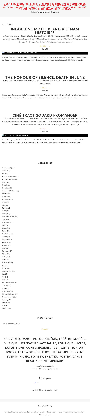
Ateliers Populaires (13, 119)
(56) (9, 216)
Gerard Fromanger (59, 119)
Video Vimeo (62, 42)
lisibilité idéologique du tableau (77, 121)
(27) (7, 291)
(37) (7, 251)
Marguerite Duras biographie (27, 39)
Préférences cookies (44, 415)
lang (65, 121)
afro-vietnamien (12, 36)
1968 (4, 119)
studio (55, 42)
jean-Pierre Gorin (16, 121)
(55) (7, 222)
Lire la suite (45, 64)
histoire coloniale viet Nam (63, 36)
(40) (6, 242)
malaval (13, 124)
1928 (4, 36)
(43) (7, 234)
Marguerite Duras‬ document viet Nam (50, 39)
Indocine (14, 39)
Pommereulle (25, 124)
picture (84, 39)
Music (43, 81)
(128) (7, 188)
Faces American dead (20, 81)
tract (49, 124)
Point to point (22, 42)
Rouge (40, 124)
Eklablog (49, 406)
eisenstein (42, 119)
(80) (5, 205)
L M (43, 369)
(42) (7, 239)
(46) (6, 228)
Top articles (34, 412)
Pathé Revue (68, 39)
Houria (68, 119)
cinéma (36, 119)
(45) (5, 231)
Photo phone (77, 39)
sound (64, 81)
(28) (9, 282)
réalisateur (33, 124)
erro (47, 119)
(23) (6, 308)
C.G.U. (60, 412)
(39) (6, 245)
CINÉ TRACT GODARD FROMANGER (45, 115)
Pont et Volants (47, 42)
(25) (6, 303)
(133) (6, 185)
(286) (5, 173)
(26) (9, 297)
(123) (10, 191)
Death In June (7, 81)
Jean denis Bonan (77, 119)
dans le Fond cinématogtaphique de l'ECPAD (38, 36)
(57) (6, 214)
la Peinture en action (56, 121)
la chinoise (32, 121)
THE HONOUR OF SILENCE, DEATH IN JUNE (45, 77)
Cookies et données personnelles (73, 412)
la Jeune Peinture (42, 121)
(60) (6, 208)
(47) (5, 225)
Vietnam (70, 42)
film (51, 119)
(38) (5, 248)
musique (48, 81)
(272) (10, 176)
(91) (6, 196)
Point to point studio (34, 42)
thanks (45, 124)
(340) (6, 171)
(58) (5, 211)
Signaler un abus (51, 412)
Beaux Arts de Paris (26, 119)
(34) (5, 254)
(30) (7, 262)
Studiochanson (72, 81)
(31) (5, 260)
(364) (8, 168)
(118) (6, 194)
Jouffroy (25, 121)
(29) (8, 271)
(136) (5, 182)
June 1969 (36, 81)
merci (18, 124)
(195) (9, 179)
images (30, 81)
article (20, 36)
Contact (42, 412)
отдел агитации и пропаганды (68, 124)
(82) (5, 202)
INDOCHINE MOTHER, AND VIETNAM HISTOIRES (45, 31)
